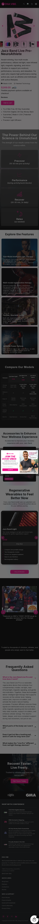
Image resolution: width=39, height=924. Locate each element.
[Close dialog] (37, 451)
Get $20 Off (10, 469)
